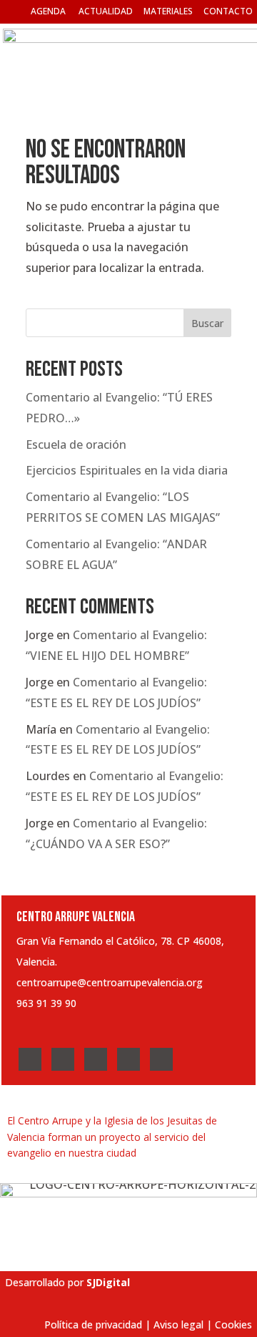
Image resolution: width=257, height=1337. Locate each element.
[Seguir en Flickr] (161, 1059)
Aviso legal (178, 1324)
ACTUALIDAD (106, 11)
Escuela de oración (76, 444)
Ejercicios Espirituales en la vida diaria (127, 470)
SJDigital (108, 1282)
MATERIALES (168, 11)
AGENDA (48, 11)
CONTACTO (228, 11)
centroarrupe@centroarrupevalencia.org (109, 982)
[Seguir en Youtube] (128, 1059)
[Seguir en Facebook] (30, 1059)
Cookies (233, 1324)
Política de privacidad (93, 1324)
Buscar (207, 323)
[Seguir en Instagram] (95, 1059)
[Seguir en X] (62, 1059)
